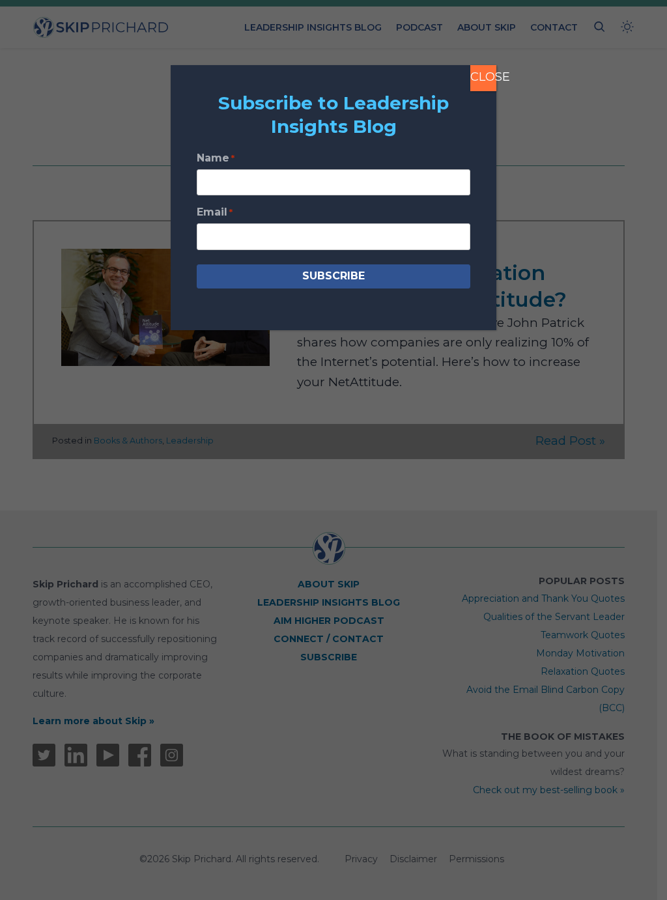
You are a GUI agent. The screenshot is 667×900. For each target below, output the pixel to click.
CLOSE (483, 77)
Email (215, 212)
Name (215, 158)
